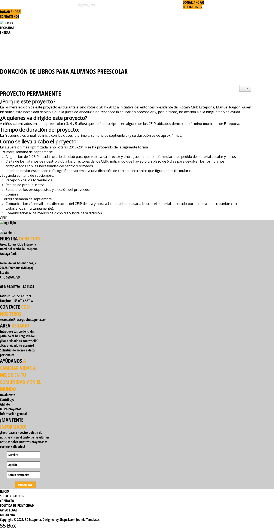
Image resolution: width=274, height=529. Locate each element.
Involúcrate (7, 395)
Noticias (152, 5)
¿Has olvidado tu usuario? (17, 345)
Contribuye (7, 399)
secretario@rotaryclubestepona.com (23, 319)
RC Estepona (30, 5)
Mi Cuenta (7, 515)
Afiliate (5, 404)
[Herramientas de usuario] (245, 88)
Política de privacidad (17, 505)
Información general (13, 413)
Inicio (8, 5)
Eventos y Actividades (120, 5)
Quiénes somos (59, 5)
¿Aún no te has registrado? (17, 336)
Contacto (7, 500)
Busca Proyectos (10, 409)
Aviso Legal (8, 510)
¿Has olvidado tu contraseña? (19, 340)
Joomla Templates (88, 519)
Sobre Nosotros (12, 496)
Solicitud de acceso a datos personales (18, 352)
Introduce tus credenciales (17, 331)
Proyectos (86, 5)
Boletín (172, 5)
